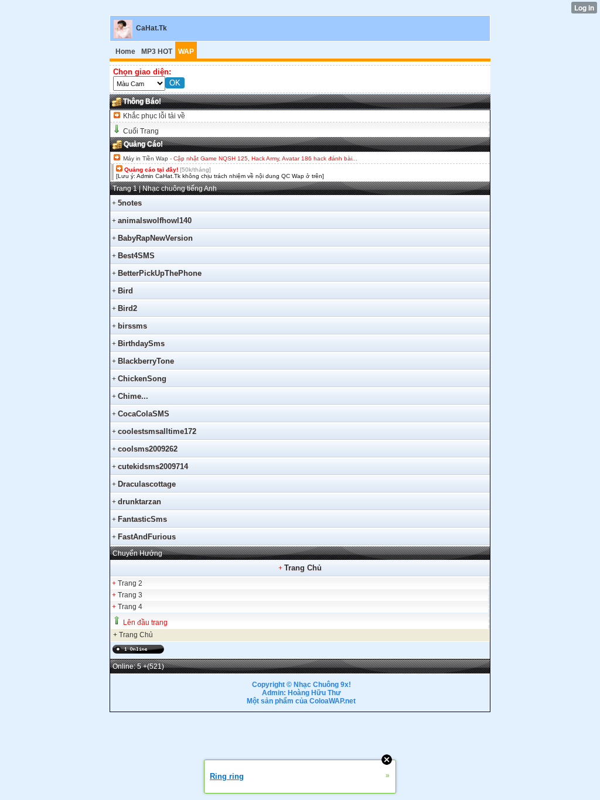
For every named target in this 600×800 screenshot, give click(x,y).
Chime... (133, 396)
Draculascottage (147, 484)
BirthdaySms (141, 343)
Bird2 (127, 308)
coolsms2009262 (148, 449)
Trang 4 (130, 607)
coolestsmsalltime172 (157, 431)
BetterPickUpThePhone (160, 273)
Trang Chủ (303, 567)
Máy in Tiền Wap (145, 158)
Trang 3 (130, 595)
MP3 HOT (156, 51)
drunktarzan (139, 501)
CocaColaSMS (143, 413)
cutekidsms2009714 (153, 466)
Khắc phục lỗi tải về (153, 116)
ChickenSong (142, 378)
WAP (186, 51)
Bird (125, 290)
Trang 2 (130, 583)
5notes (130, 203)
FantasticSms (142, 519)
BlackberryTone (146, 361)
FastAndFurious (147, 536)
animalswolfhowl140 (155, 220)
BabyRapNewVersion (155, 238)
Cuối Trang (141, 131)
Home (125, 51)
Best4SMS (136, 255)
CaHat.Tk (151, 28)
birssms (132, 326)
